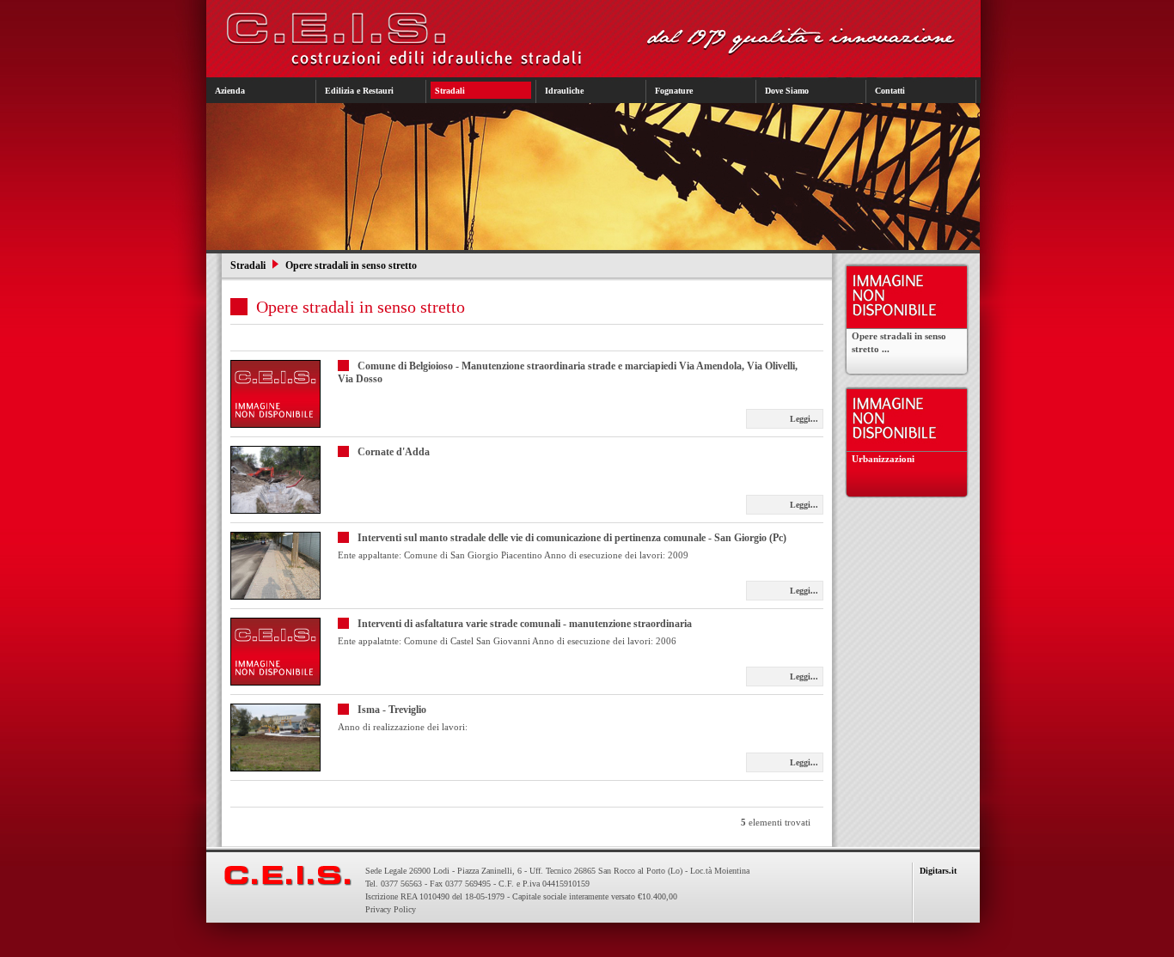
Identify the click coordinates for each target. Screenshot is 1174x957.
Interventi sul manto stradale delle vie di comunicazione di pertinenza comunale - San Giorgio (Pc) (572, 538)
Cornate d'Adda (394, 452)
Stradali (249, 265)
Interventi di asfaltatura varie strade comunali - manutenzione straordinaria (525, 624)
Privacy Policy (390, 909)
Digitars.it (938, 870)
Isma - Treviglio (392, 710)
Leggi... (804, 419)
